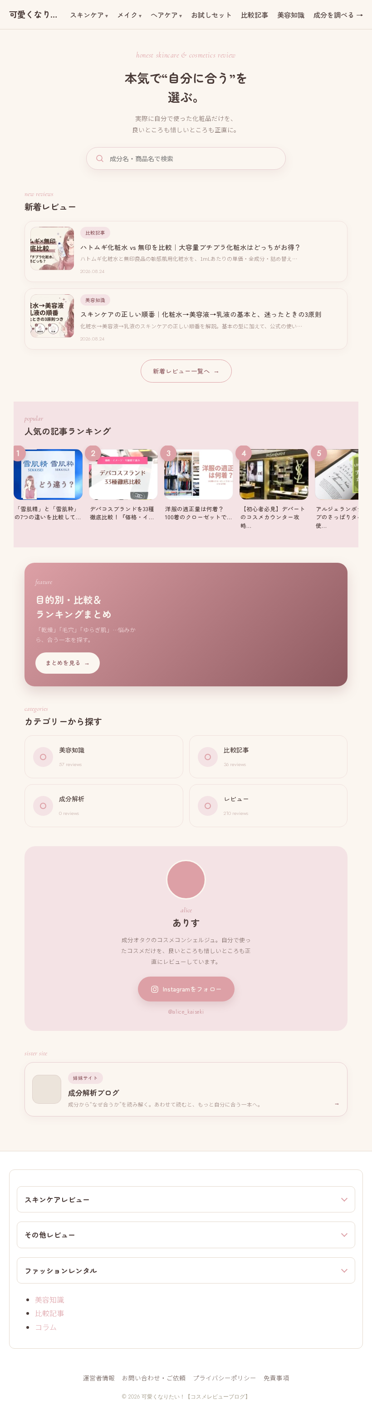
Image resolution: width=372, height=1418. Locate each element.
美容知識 (290, 14)
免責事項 (276, 1377)
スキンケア (87, 14)
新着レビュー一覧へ (186, 370)
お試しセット (211, 14)
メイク (127, 14)
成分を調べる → (338, 14)
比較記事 (254, 14)
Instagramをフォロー (192, 988)
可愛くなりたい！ (36, 14)
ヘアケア (164, 14)
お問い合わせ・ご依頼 (154, 1377)
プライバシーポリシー (224, 1377)
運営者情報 (99, 1377)
